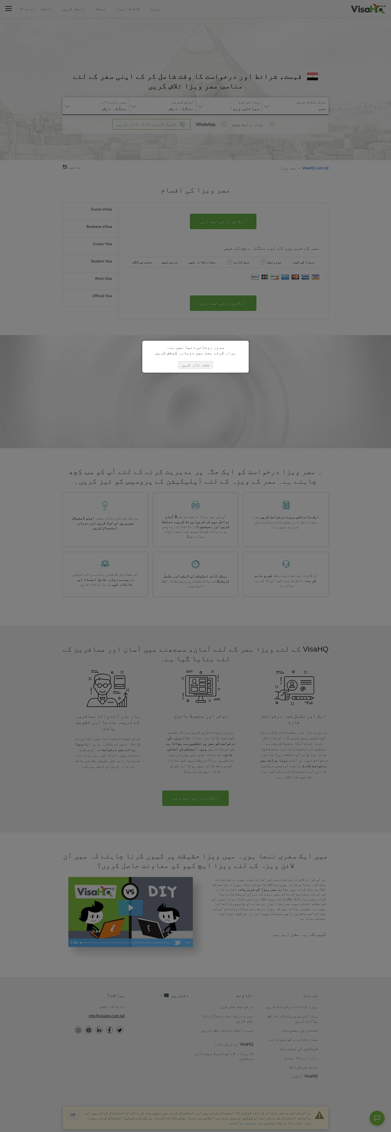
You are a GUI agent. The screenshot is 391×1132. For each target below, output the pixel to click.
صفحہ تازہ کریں (195, 365)
